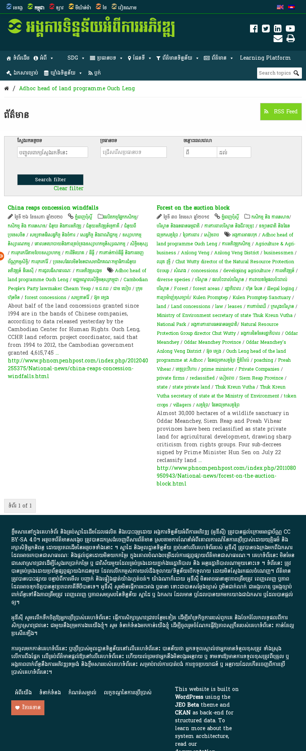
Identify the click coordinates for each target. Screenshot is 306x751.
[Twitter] (266, 30)
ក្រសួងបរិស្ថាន (282, 306)
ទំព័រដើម (21, 58)
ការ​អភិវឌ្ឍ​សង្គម (89, 271)
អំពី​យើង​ (23, 692)
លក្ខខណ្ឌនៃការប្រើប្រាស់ (128, 692)
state (162, 387)
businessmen (278, 253)
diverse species (173, 280)
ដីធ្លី (91, 253)
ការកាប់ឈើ (256, 306)
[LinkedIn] (278, 30)
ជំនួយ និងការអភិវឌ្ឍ (65, 226)
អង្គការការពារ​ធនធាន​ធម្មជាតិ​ (214, 324)
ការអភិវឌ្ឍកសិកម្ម (236, 244)
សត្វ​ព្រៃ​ (202, 405)
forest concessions (45, 297)
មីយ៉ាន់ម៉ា (83, 7)
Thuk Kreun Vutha (235, 387)
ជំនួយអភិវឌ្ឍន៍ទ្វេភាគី (102, 226)
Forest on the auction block (193, 208)
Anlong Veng (195, 253)
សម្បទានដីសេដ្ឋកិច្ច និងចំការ (52, 235)
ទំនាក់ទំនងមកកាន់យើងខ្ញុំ (144, 625)
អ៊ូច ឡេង (101, 297)
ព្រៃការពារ (191, 235)
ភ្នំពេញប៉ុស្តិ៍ (83, 217)
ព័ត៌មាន (219, 58)
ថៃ (105, 7)
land (161, 306)
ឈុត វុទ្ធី (164, 262)
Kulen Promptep (210, 297)
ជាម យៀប (122, 289)
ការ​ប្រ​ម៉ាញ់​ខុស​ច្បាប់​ (173, 297)
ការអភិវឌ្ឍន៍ (284, 271)
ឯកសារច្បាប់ (25, 73)
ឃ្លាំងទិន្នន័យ (62, 73)
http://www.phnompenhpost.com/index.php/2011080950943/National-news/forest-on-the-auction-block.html (226, 476)
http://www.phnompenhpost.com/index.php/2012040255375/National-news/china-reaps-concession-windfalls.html (78, 368)
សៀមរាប (211, 235)
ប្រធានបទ (106, 58)
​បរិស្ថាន (201, 280)
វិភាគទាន (31, 707)
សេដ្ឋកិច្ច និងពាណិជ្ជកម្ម (99, 235)
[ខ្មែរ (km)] (291, 7)
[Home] (6, 88)
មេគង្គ (18, 7)
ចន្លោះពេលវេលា (198, 140)
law (219, 306)
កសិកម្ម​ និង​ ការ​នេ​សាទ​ (27, 226)
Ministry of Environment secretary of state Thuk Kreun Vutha (225, 315)
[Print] (291, 39)
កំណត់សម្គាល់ (82, 692)
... (57, 353)
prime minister (218, 369)
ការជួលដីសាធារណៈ (54, 271)
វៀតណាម (127, 7)
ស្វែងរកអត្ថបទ (29, 140)
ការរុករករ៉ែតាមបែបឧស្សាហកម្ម (35, 253)
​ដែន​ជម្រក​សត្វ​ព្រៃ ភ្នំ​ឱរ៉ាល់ (228, 360)
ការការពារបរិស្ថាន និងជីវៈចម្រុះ (229, 226)
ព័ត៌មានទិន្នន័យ (177, 58)
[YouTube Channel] (290, 30)
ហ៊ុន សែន (254, 289)
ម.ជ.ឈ (102, 289)
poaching (263, 360)
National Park (171, 324)
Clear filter (69, 188)
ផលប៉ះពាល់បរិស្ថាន (228, 280)
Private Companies (259, 369)
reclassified (202, 378)
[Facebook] (254, 30)
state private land (191, 387)
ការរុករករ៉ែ (39, 262)
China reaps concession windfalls (53, 208)
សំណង (180, 271)
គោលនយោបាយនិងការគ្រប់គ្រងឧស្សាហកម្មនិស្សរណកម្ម (80, 244)
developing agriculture (247, 271)
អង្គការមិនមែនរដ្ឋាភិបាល (260, 333)
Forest (181, 289)
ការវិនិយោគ (74, 253)
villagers (182, 405)
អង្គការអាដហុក (244, 235)
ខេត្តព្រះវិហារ (186, 369)
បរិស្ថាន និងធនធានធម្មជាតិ (178, 226)
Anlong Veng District (236, 253)
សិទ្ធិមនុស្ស (139, 244)
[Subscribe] (278, 39)
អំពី (43, 58)
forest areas (206, 289)
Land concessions (190, 306)
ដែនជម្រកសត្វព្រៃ (226, 405)
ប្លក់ (97, 73)
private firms (171, 378)
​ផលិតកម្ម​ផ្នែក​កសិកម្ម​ (120, 217)
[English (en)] (280, 7)
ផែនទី (139, 58)
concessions (204, 271)
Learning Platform (265, 58)
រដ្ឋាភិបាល (233, 289)
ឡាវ (60, 7)
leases (235, 306)
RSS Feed (285, 111)
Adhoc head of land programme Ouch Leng (77, 88)
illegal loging (280, 289)
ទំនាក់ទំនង (50, 692)
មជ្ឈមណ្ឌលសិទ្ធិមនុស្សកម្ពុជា (96, 280)
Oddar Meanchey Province (212, 342)
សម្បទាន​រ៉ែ (80, 297)
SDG (73, 58)
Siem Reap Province (261, 378)
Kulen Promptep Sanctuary (261, 297)
